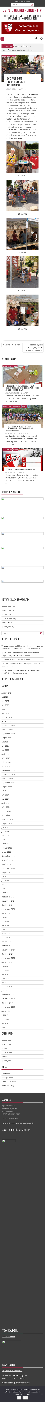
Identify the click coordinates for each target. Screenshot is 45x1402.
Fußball (4, 614)
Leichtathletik (7, 449)
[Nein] (42, 1394)
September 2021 (8, 909)
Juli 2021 (5, 917)
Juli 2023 (5, 827)
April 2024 (6, 803)
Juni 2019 (5, 1019)
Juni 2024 (5, 795)
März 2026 (6, 713)
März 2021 (6, 933)
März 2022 (6, 893)
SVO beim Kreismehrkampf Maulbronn (20, 469)
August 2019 (7, 1011)
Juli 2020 (5, 966)
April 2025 (6, 754)
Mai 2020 (5, 974)
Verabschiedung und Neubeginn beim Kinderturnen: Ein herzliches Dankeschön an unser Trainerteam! (22, 387)
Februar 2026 (7, 717)
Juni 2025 (5, 746)
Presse (14, 56)
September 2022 (8, 868)
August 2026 (7, 693)
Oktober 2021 (7, 905)
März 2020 (6, 982)
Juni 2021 (5, 921)
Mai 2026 (5, 705)
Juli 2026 (5, 697)
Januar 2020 (6, 990)
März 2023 (6, 844)
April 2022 (6, 888)
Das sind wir (6, 56)
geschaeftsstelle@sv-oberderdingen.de (18, 1123)
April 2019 (6, 1027)
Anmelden (6, 1073)
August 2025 (7, 738)
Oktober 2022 (7, 864)
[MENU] (2, 39)
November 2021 (8, 901)
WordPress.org (8, 1085)
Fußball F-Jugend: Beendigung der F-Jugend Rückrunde (34, 347)
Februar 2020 (7, 986)
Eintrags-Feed (7, 1077)
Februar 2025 (7, 762)
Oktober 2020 (7, 954)
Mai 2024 (5, 799)
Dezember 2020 (8, 946)
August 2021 (7, 913)
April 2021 (6, 929)
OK (19, 1398)
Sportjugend (6, 626)
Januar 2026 (6, 721)
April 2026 (6, 709)
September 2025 (8, 733)
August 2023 (7, 823)
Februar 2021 (7, 937)
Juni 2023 (5, 831)
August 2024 (7, 786)
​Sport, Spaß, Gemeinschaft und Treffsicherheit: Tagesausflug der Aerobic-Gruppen (19, 428)
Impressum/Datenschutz (12, 1370)
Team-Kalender (8, 1336)
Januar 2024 (6, 811)
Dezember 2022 (8, 856)
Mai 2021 (5, 925)
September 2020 (8, 958)
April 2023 (6, 840)
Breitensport (7, 366)
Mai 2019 (5, 1023)
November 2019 (8, 999)
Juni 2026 (5, 701)
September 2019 (8, 1007)
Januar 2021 (6, 941)
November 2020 (8, 950)
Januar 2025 (6, 766)
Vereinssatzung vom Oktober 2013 (16, 1383)
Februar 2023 (7, 848)
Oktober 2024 (7, 778)
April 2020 (6, 978)
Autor (23, 89)
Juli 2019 (5, 1015)
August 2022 (7, 872)
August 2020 (7, 962)
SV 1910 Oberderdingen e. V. (22, 10)
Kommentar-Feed (9, 1081)
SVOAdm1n (24, 433)
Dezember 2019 (8, 995)
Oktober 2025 (7, 729)
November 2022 (8, 860)
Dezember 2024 (8, 770)
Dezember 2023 (8, 815)
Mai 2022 (5, 884)
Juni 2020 (5, 970)
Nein (25, 1398)
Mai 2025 (5, 750)
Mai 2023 (5, 835)
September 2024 (8, 782)
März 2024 (6, 807)
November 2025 (8, 725)
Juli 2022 (5, 876)
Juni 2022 (5, 880)
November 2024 (8, 774)
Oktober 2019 (7, 1003)
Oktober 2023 (7, 819)
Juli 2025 (5, 742)
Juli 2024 (5, 791)
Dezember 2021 (8, 897)
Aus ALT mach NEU (12, 345)
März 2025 (6, 758)
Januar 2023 (6, 852)
